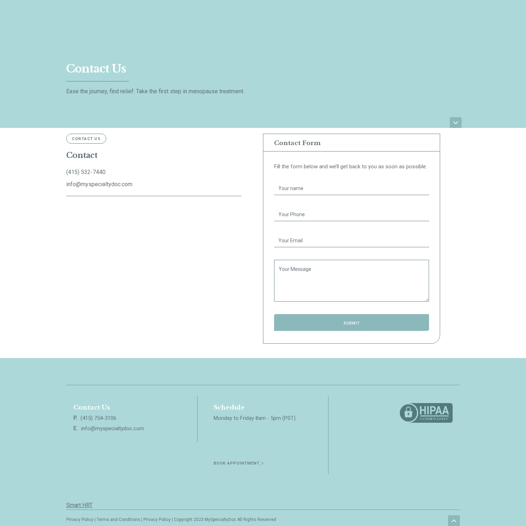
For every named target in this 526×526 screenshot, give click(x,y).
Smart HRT (79, 505)
